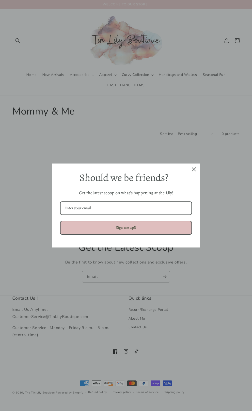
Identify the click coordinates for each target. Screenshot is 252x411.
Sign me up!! (126, 227)
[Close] (194, 169)
